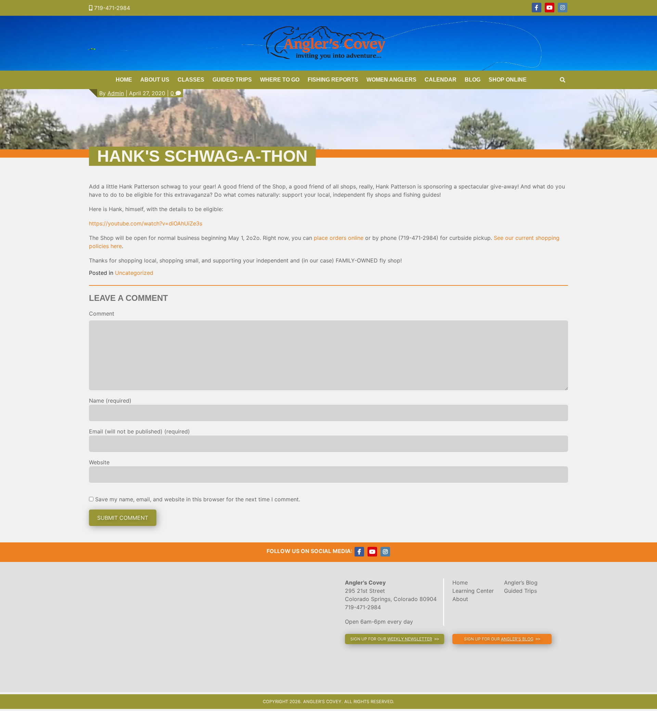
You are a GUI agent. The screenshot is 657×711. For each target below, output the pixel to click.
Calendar (440, 80)
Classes (191, 80)
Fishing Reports (333, 80)
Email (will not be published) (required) (139, 431)
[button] (394, 639)
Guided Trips (232, 80)
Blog (472, 80)
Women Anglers (391, 80)
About (460, 599)
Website (99, 462)
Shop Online (508, 80)
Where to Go (279, 80)
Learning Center (473, 590)
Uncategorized (134, 272)
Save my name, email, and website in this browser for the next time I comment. (197, 499)
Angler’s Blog (521, 582)
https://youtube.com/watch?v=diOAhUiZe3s (145, 223)
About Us (154, 80)
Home (124, 80)
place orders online (338, 237)
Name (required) (110, 400)
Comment (101, 313)
